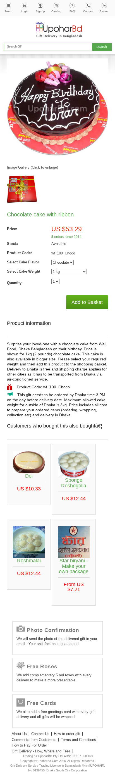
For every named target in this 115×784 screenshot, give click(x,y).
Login (24, 11)
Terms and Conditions (78, 740)
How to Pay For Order (29, 745)
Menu (8, 11)
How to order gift (67, 734)
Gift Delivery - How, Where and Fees (41, 751)
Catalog (56, 11)
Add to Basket (87, 302)
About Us (19, 734)
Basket (104, 11)
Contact (88, 11)
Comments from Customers (34, 740)
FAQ (72, 11)
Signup (40, 11)
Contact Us (40, 734)
